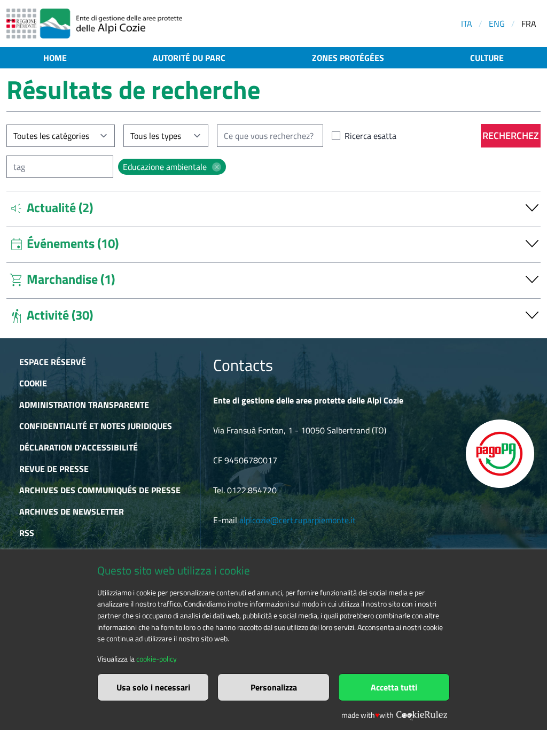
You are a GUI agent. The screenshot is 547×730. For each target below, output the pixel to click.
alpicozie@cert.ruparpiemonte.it (297, 520)
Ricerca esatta (370, 135)
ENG (497, 23)
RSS (26, 532)
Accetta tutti (394, 687)
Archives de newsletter (71, 511)
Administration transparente (84, 404)
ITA (466, 23)
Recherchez (510, 135)
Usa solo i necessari (153, 687)
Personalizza (274, 687)
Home (55, 57)
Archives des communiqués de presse (100, 490)
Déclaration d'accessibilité (78, 447)
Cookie (33, 383)
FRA (528, 23)
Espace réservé (52, 361)
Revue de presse (54, 468)
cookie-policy (156, 659)
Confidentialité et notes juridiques (95, 426)
